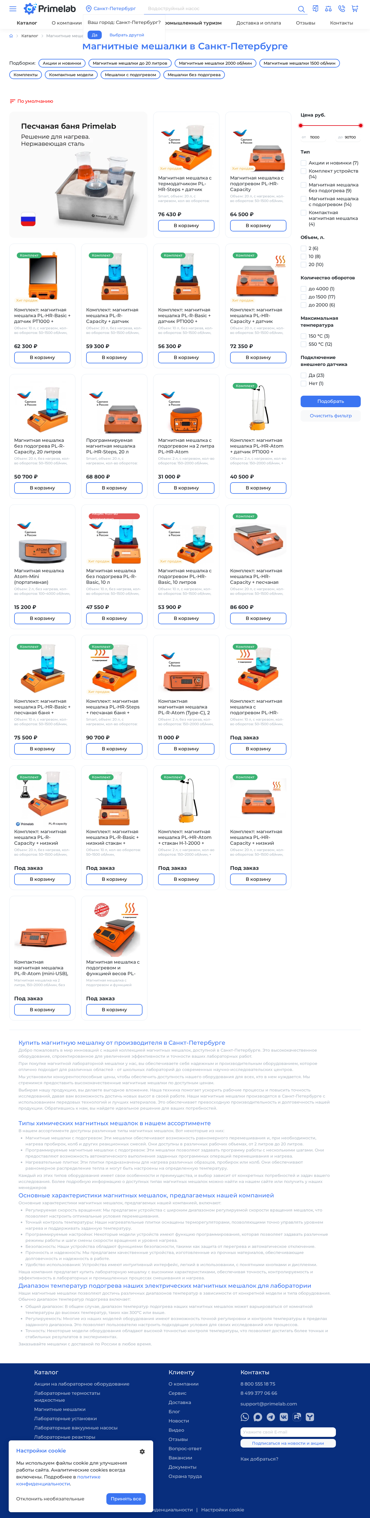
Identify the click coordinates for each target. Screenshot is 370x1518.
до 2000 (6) (322, 305)
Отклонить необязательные (50, 1499)
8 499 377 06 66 (258, 1393)
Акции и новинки (62, 63)
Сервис (177, 1393)
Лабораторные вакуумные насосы (76, 1428)
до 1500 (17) (322, 297)
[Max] (258, 1417)
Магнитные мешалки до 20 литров (130, 63)
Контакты (341, 23)
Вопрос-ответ (185, 1448)
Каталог (27, 23)
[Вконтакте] (284, 1417)
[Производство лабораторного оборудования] (15, 36)
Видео (176, 1430)
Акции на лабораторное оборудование (82, 1384)
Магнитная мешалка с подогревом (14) (333, 201)
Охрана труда (185, 1476)
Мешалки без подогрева (194, 74)
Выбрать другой (127, 35)
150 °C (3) (319, 336)
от (304, 137)
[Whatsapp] (244, 1417)
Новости (179, 1421)
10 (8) (315, 256)
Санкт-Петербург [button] (115, 8)
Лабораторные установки (65, 1418)
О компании (67, 23)
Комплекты (26, 74)
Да (94, 35)
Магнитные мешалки (60, 1409)
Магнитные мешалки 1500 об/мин (300, 63)
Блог (174, 1411)
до (340, 137)
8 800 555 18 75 (257, 1384)
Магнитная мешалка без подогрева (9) (333, 187)
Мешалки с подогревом (130, 74)
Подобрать (330, 401)
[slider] (300, 125)
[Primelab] (50, 8)
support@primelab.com (268, 1404)
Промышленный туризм (191, 23)
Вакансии (180, 1458)
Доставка (180, 1402)
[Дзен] (310, 1417)
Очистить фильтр (331, 415)
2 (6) (313, 248)
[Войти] (315, 8)
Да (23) (316, 375)
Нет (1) (316, 383)
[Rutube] (297, 1417)
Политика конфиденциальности (153, 1510)
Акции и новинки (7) (333, 163)
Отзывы (305, 23)
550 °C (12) (320, 344)
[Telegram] (271, 1417)
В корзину (186, 225)
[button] (341, 8)
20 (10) (316, 264)
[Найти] (301, 8)
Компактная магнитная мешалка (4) (333, 218)
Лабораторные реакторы (64, 1437)
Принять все (126, 1499)
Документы (183, 1467)
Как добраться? (259, 1459)
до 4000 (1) (321, 288)
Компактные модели (71, 74)
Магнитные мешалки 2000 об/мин (215, 63)
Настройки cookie (222, 1510)
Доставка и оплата (258, 23)
